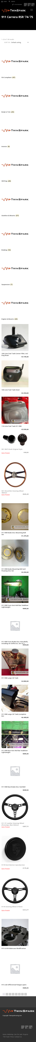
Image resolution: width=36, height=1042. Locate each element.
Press (12, 1037)
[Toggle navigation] (31, 10)
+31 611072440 (18, 4)
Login (5, 1)
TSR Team (6, 1037)
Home (5, 1034)
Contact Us (18, 1037)
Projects (25, 1034)
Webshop (10, 1034)
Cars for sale (18, 1034)
